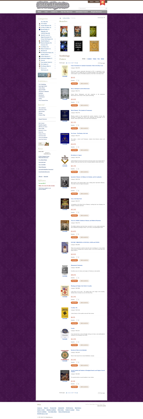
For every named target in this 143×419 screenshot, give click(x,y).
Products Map (42, 115)
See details (64, 76)
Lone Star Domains (43, 137)
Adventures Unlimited (44, 91)
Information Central (82, 11)
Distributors (41, 95)
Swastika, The (74, 307)
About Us (46, 408)
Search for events (42, 109)
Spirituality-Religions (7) (46, 58)
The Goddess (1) (44, 64)
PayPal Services (69, 408)
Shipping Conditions (51, 409)
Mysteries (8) (44, 50)
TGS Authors (44, 23)
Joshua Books (42, 88)
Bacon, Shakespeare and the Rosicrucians (80, 88)
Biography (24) (44, 31)
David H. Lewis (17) (45, 35)
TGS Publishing (42, 84)
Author (40, 98)
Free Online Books (52, 411)
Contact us (39, 408)
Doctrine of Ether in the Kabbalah (79, 350)
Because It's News (42, 130)
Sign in (91, 1)
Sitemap (40, 113)
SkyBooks (41, 93)
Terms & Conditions (41, 411)
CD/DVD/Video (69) (45, 33)
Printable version (100, 17)
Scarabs (72, 328)
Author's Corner (41, 409)
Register (97, 1)
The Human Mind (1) (46, 66)
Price (98, 58)
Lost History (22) (45, 46)
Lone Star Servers (43, 139)
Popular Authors (44, 54)
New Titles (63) (44, 21)
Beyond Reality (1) (45, 29)
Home (39, 11)
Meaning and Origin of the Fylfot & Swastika (81, 286)
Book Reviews (78, 408)
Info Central (41, 123)
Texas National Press (43, 100)
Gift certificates (42, 107)
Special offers (42, 111)
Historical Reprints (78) (46, 43)
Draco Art (41, 132)
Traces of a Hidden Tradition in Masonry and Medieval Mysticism (86, 220)
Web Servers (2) (44, 70)
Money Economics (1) (46, 48)
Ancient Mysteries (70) (46, 25)
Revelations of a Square (76, 155)
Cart (46, 11)
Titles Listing (61, 409)
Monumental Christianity (77, 265)
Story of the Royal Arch (76, 198)
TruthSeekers (42, 96)
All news (40, 176)
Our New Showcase (66, 11)
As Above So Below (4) (46, 27)
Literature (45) (44, 44)
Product (94, 58)
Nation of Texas (42, 133)
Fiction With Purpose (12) (47, 39)
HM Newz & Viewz (43, 126)
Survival (43, 60)
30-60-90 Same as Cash (42, 413)
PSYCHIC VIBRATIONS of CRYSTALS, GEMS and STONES (85, 242)
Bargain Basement (43, 119)
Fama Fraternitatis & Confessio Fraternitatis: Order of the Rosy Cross (87, 65)
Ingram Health (42, 89)
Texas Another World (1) (46, 62)
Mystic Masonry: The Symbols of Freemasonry (81, 110)
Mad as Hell (41, 128)
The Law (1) (43, 68)
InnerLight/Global (43, 86)
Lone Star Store (42, 135)
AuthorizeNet (61, 408)
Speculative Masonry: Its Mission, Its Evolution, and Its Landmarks (86, 177)
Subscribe (46, 176)
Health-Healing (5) (45, 41)
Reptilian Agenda (42, 125)
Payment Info (53, 408)
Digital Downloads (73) (46, 37)
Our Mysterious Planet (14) (47, 52)
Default (102, 58)
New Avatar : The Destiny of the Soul (79, 133)
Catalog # (90, 58)
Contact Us (54, 11)
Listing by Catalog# (69, 409)
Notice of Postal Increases (64, 411)
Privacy (78, 409)
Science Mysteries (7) (45, 56)
